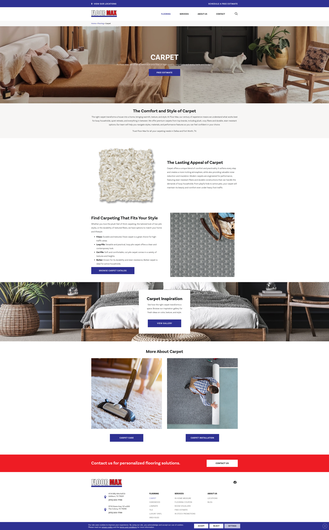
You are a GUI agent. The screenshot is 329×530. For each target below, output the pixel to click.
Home (93, 23)
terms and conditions (128, 527)
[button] (164, 72)
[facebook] (235, 483)
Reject (216, 526)
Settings (232, 526)
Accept (201, 526)
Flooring (101, 23)
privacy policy (107, 527)
